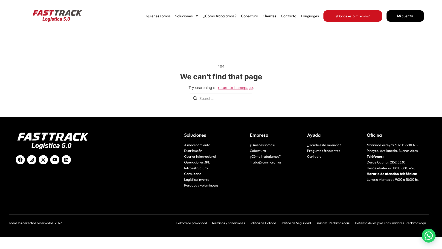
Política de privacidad (191, 223)
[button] (429, 236)
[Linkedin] (66, 159)
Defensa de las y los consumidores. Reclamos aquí (390, 223)
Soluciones (184, 16)
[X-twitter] (43, 159)
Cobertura (249, 16)
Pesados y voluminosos (201, 185)
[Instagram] (31, 159)
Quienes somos (158, 16)
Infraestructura (196, 168)
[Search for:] (221, 98)
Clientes (269, 16)
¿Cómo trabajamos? (219, 16)
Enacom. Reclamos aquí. (332, 223)
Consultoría (192, 174)
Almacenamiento (197, 145)
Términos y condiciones (228, 223)
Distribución (193, 150)
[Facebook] (20, 159)
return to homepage (235, 87)
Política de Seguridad (296, 223)
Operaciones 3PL (197, 162)
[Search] (195, 99)
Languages (310, 16)
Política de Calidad (263, 223)
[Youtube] (54, 159)
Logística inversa (196, 179)
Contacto (288, 16)
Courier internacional (200, 156)
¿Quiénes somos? (263, 145)
